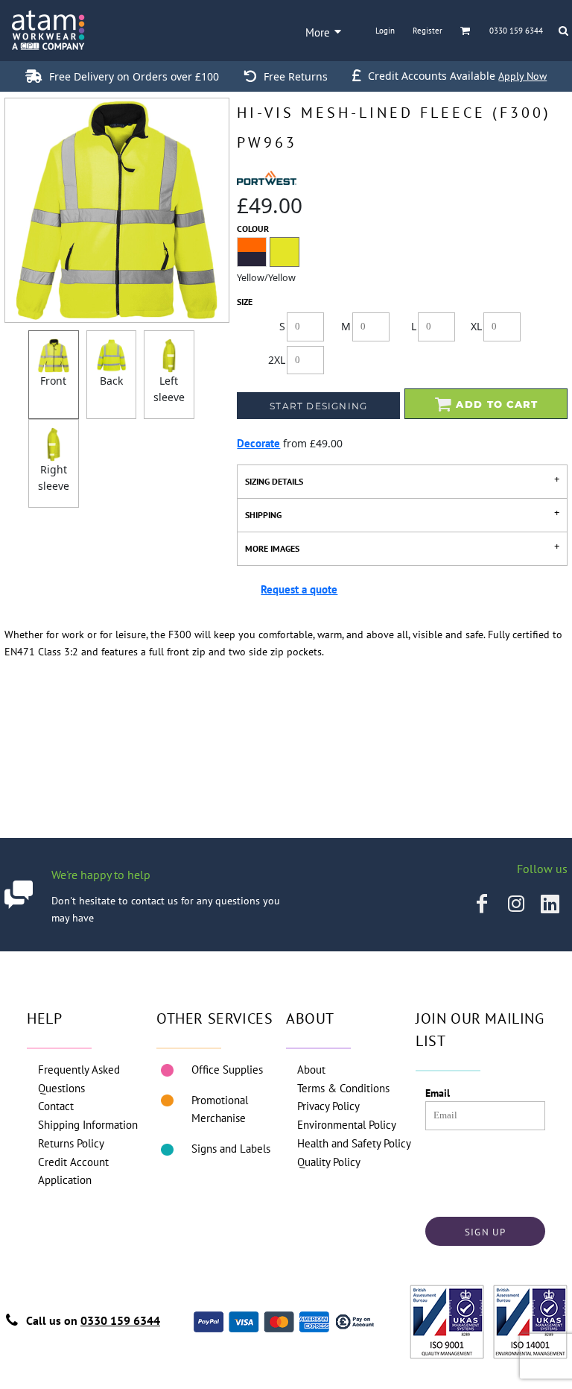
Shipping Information (88, 1125)
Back (111, 381)
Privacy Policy (328, 1106)
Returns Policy (71, 1143)
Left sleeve (169, 389)
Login (385, 30)
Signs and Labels (230, 1148)
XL (476, 326)
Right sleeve (53, 477)
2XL (276, 360)
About (311, 1069)
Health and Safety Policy (354, 1143)
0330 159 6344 (120, 1320)
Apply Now (522, 76)
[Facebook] (482, 903)
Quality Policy (328, 1162)
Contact (56, 1106)
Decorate (258, 443)
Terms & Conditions (343, 1088)
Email (437, 1093)
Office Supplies (227, 1069)
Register (427, 30)
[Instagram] (516, 903)
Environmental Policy (346, 1125)
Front (53, 381)
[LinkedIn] (550, 903)
